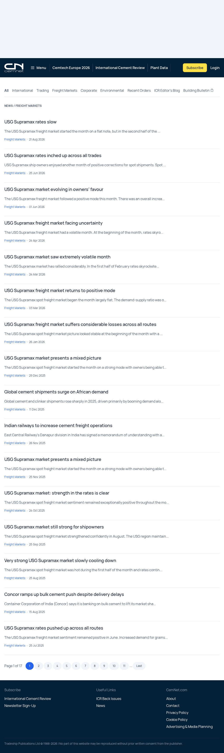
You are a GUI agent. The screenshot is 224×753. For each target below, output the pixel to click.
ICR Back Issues (108, 698)
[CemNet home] (13, 67)
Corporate (89, 90)
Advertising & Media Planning (189, 726)
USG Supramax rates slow (30, 122)
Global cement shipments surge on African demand (56, 392)
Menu (41, 67)
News (100, 705)
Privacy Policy (177, 712)
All (6, 90)
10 (114, 666)
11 (124, 666)
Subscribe (194, 67)
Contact (172, 705)
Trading (43, 90)
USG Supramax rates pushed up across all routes (53, 628)
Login (215, 67)
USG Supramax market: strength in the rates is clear (56, 493)
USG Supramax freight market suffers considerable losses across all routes (80, 324)
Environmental (112, 90)
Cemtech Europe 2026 (71, 67)
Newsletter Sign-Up (20, 705)
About (171, 698)
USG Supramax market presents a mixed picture (52, 358)
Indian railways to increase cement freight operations (58, 425)
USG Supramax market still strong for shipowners (54, 527)
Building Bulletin (196, 90)
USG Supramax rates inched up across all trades (53, 155)
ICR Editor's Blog (167, 90)
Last (139, 666)
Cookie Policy (176, 719)
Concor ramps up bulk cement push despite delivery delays (64, 594)
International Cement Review (120, 67)
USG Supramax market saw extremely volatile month (57, 257)
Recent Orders (139, 90)
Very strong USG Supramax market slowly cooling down (60, 560)
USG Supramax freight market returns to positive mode (59, 290)
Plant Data (159, 67)
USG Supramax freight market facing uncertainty (53, 223)
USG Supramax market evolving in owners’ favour (53, 189)
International (22, 90)
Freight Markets (64, 90)
